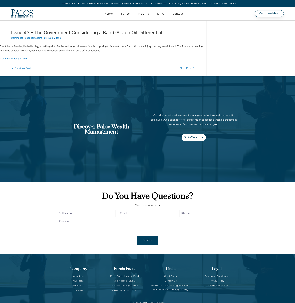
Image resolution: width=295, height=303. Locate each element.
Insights (143, 13)
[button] (269, 13)
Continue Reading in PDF (13, 58)
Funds (125, 13)
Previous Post (21, 68)
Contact (178, 13)
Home (108, 13)
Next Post (187, 68)
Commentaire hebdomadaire (26, 37)
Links (160, 13)
